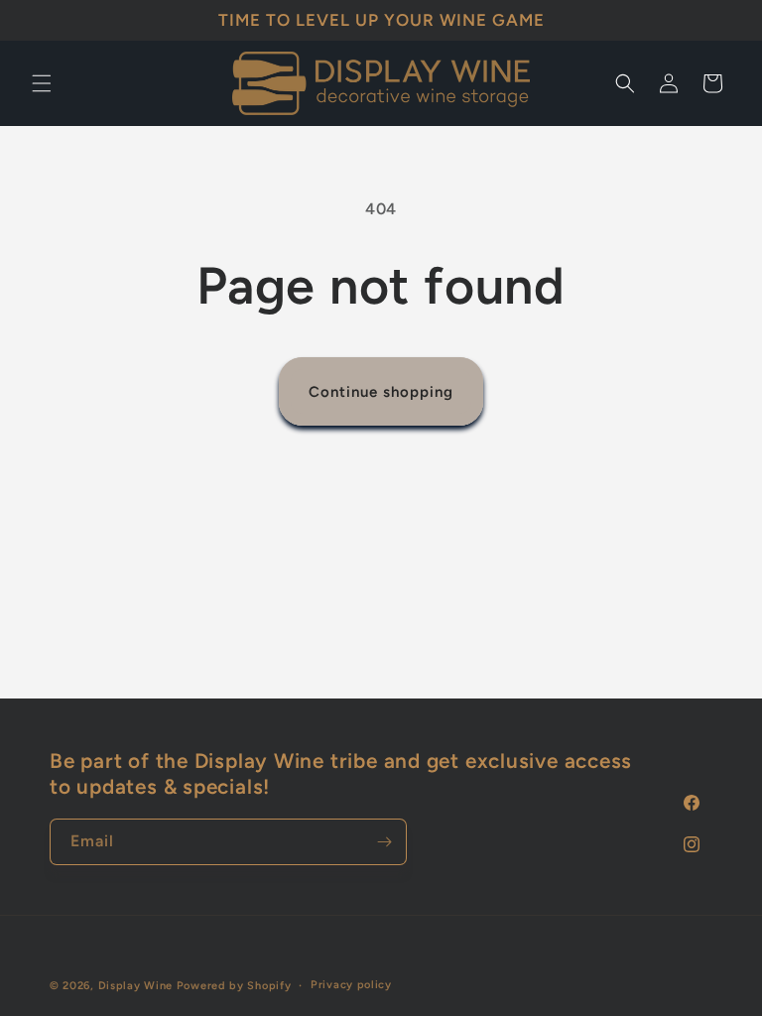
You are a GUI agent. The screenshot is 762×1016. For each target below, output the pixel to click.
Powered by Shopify (234, 985)
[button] (42, 83)
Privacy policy (351, 984)
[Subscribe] (384, 842)
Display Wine (135, 985)
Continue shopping (381, 392)
